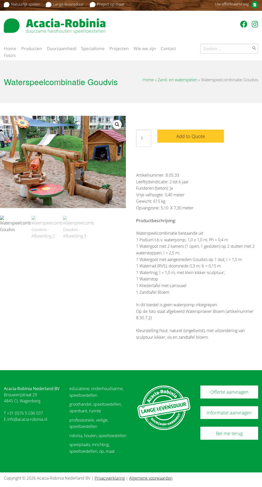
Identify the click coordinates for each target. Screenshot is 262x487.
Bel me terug (229, 433)
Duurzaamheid (61, 48)
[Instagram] (255, 24)
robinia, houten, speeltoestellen (97, 435)
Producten (31, 48)
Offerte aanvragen (229, 392)
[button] (117, 124)
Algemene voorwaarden (150, 478)
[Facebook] (244, 24)
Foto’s (10, 55)
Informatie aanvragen (229, 413)
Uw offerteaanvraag (232, 3)
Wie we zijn (145, 48)
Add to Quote (190, 136)
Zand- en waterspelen (177, 80)
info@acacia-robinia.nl (27, 419)
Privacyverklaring (110, 478)
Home (10, 48)
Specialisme (93, 48)
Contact (168, 48)
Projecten (119, 48)
